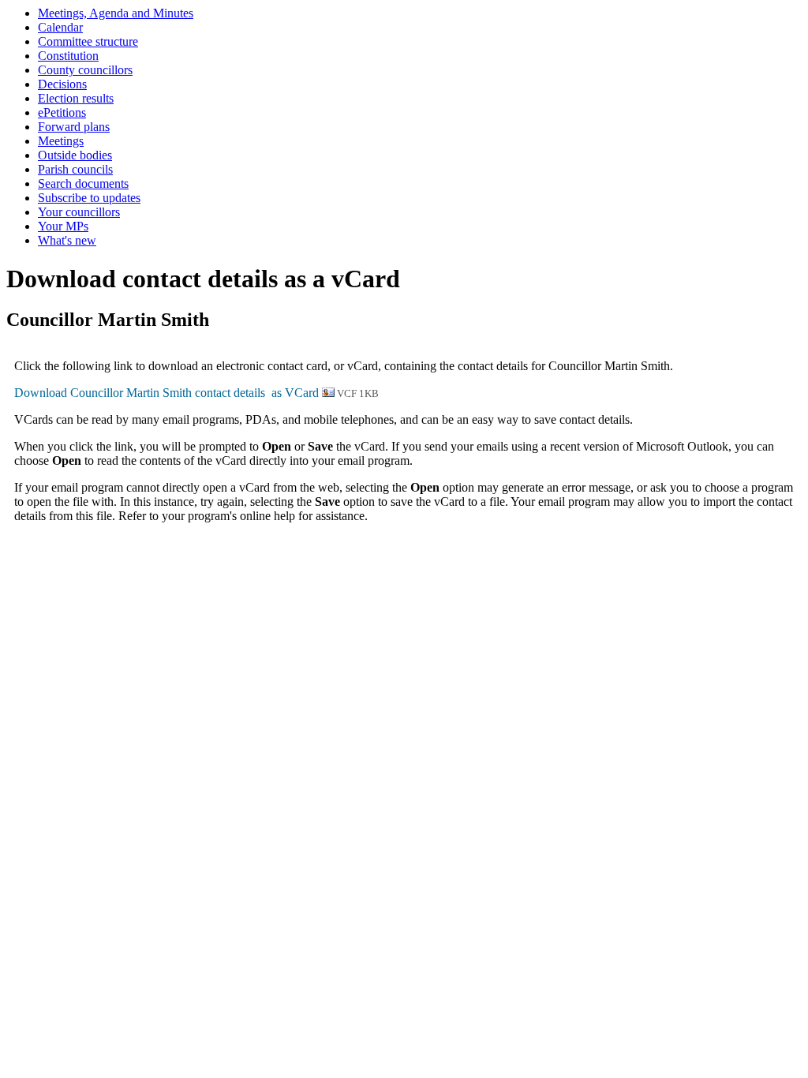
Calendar (60, 27)
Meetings (61, 141)
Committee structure (88, 41)
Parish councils (75, 169)
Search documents (83, 183)
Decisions (62, 84)
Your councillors (79, 212)
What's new (67, 240)
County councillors (85, 70)
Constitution (68, 55)
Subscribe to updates (89, 197)
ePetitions (62, 112)
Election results (76, 98)
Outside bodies (75, 155)
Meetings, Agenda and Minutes (115, 13)
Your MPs (63, 226)
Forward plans (74, 126)
